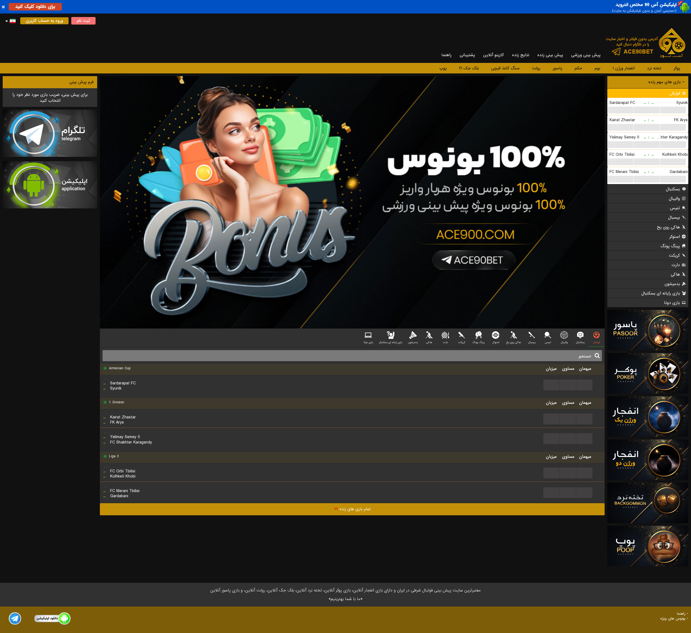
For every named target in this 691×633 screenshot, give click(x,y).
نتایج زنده (520, 55)
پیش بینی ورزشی (586, 55)
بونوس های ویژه (673, 619)
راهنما (446, 55)
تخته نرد (654, 68)
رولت (536, 68)
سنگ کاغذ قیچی (505, 68)
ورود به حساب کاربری (44, 21)
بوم (597, 68)
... (620, 110)
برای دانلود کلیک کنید (35, 6)
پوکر (677, 68)
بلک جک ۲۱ (469, 68)
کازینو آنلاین (493, 55)
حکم (578, 68)
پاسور (557, 68)
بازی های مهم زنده (665, 82)
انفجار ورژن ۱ (624, 68)
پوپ (443, 68)
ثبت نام (83, 21)
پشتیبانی (467, 55)
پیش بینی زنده (550, 55)
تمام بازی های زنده (352, 509)
